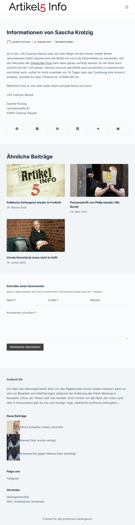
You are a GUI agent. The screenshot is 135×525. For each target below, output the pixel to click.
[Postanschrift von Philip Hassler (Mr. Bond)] (99, 180)
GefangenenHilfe (18, 497)
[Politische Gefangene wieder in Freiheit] (36, 180)
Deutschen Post (41, 63)
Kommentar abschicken (25, 347)
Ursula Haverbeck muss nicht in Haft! (32, 257)
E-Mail (53, 300)
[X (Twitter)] (37, 128)
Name (11, 300)
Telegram (13, 478)
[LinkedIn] (78, 128)
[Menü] (126, 7)
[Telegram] (98, 128)
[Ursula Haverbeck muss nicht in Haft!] (36, 235)
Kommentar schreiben (21, 312)
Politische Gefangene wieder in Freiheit (34, 202)
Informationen (64, 42)
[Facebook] (17, 128)
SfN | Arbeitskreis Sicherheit (25, 501)
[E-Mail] (118, 128)
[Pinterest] (57, 128)
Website (95, 300)
